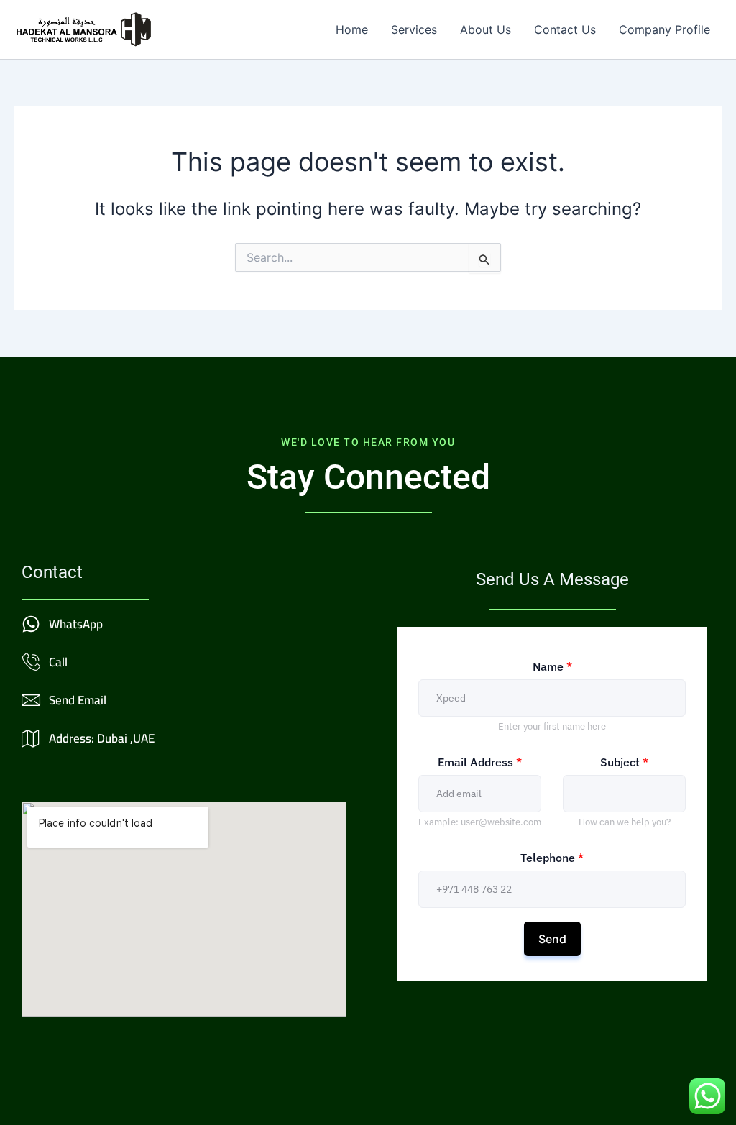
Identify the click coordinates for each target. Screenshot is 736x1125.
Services (414, 29)
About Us (485, 29)
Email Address (480, 762)
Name (552, 666)
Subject (624, 762)
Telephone (552, 857)
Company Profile (664, 29)
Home (352, 29)
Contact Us (565, 29)
